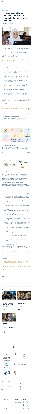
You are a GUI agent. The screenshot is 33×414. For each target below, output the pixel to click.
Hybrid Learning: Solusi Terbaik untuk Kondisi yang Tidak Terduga (16, 261)
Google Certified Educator (7, 175)
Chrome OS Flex (26, 223)
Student (8, 381)
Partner (8, 386)
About (2, 383)
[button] (1, 1)
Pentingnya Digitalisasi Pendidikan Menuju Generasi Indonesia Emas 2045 (17, 266)
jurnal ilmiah (7, 65)
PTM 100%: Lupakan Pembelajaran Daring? (11, 267)
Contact (2, 391)
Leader (8, 384)
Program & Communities (3, 385)
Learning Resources (2, 387)
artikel (21, 121)
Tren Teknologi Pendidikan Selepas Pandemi (12, 263)
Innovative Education (5, 10)
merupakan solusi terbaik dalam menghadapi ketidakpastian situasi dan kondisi (15, 60)
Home (2, 381)
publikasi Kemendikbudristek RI (18, 173)
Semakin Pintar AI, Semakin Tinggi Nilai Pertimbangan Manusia (8, 303)
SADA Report (11, 148)
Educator (8, 383)
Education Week (27, 108)
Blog (2, 389)
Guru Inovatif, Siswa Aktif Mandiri (10, 265)
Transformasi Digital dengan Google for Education (13, 262)
